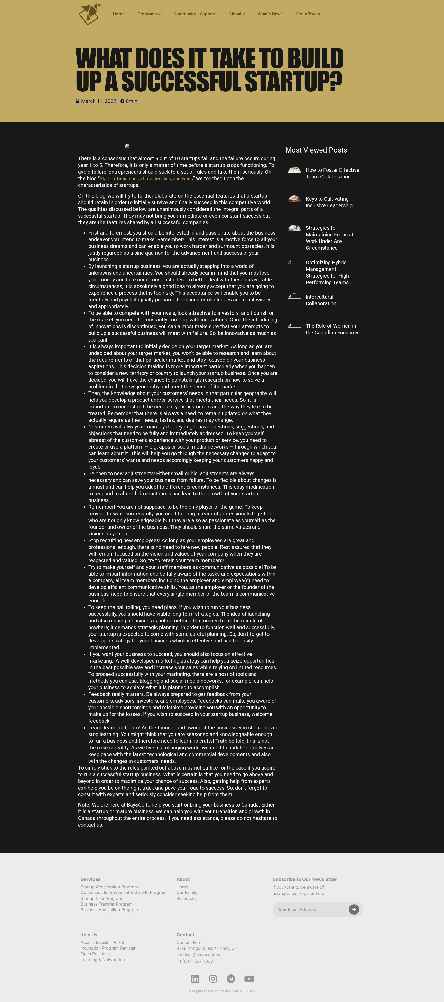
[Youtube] (249, 979)
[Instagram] (213, 979)
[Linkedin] (195, 979)
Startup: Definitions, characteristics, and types (146, 178)
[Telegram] (231, 979)
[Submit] (354, 909)
